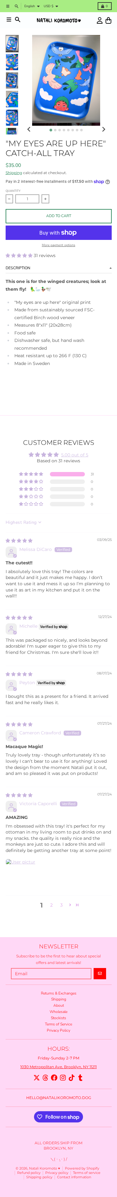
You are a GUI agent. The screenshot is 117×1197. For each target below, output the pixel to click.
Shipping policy (39, 1177)
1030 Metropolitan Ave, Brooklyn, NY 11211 (58, 1066)
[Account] (99, 20)
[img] (19, 540)
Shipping (14, 172)
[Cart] (108, 20)
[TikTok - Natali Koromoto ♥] (71, 1077)
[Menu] (9, 19)
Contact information (74, 1177)
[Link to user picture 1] (21, 874)
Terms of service (86, 1173)
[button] (20, 255)
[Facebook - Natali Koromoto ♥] (54, 1077)
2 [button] (51, 905)
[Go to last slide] (29, 130)
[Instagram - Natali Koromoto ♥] (63, 1077)
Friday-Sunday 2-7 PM (58, 1058)
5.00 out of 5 (74, 455)
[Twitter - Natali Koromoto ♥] (36, 1077)
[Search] (17, 19)
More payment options (58, 245)
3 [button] (61, 905)
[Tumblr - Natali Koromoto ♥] (80, 1077)
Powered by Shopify (82, 1168)
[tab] (51, 130)
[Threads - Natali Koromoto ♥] (45, 1077)
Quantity (13, 191)
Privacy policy (56, 1173)
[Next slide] (103, 130)
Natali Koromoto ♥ (44, 1168)
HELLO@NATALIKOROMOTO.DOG (58, 1097)
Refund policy (29, 1173)
